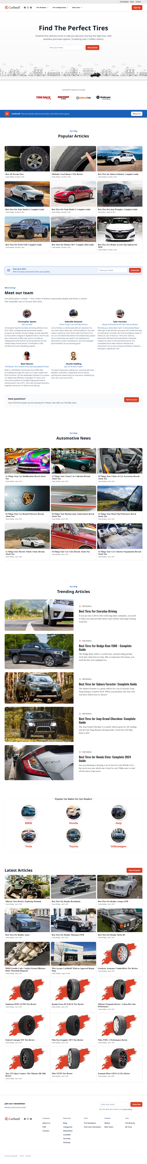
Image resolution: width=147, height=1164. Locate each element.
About (132, 1)
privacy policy (127, 1109)
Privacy (28, 1156)
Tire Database (124, 1)
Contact (138, 1)
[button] (42, 7)
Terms (22, 1156)
